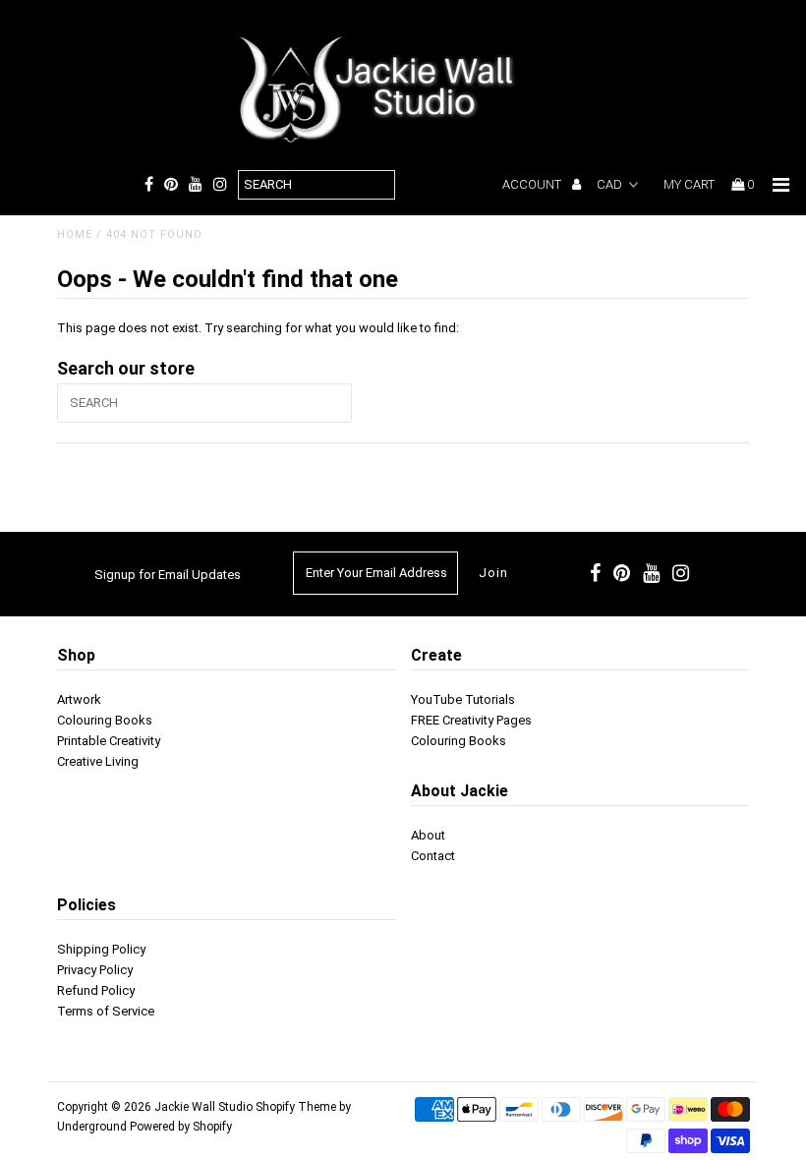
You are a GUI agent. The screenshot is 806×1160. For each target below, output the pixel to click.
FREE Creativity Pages (471, 720)
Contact (433, 855)
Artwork (79, 699)
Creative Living (98, 761)
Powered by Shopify (181, 1126)
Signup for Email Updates (167, 574)
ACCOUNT (533, 184)
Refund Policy (96, 990)
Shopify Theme (296, 1107)
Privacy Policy (95, 969)
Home (74, 234)
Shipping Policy (101, 949)
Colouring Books (104, 720)
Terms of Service (105, 1011)
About (428, 835)
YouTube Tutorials (463, 699)
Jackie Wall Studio (203, 1107)
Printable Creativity (108, 740)
